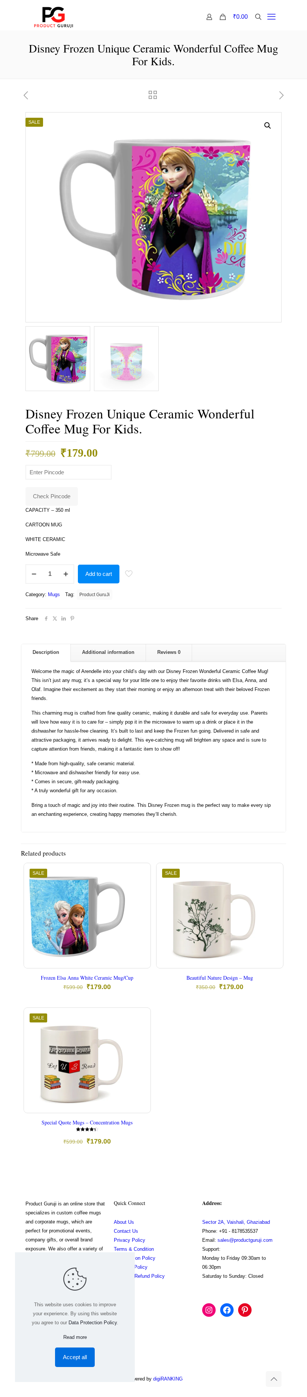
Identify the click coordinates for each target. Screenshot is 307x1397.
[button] (268, 125)
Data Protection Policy (93, 1322)
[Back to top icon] (274, 1379)
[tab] (46, 652)
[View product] (140, 889)
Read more (75, 1337)
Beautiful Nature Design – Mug (219, 977)
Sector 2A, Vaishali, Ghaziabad (236, 1222)
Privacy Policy (129, 1240)
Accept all (75, 1357)
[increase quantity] (65, 574)
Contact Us (126, 1231)
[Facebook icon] (232, 1378)
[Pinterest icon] (248, 1378)
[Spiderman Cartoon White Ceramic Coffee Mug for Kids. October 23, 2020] (300, 1367)
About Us (124, 1222)
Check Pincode (51, 496)
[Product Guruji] (53, 17)
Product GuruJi (94, 594)
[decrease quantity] (33, 574)
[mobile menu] (271, 16)
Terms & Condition (134, 1249)
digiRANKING (168, 1379)
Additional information (108, 652)
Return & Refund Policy (139, 1276)
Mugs (54, 594)
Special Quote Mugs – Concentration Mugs (87, 1122)
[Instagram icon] (240, 1378)
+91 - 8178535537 (238, 1231)
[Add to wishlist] (140, 906)
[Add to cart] (140, 873)
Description (46, 652)
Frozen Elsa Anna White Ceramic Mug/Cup (87, 977)
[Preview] (140, 922)
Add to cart (98, 574)
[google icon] (255, 1378)
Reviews (168, 652)
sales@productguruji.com (245, 1240)
